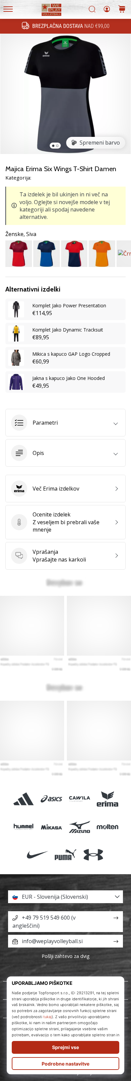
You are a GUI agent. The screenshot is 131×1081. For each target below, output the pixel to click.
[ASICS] (52, 799)
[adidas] (24, 799)
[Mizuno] (79, 827)
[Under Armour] (93, 854)
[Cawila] (79, 799)
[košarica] (122, 9)
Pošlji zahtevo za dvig (66, 956)
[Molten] (107, 827)
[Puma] (65, 854)
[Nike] (37, 854)
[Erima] (107, 799)
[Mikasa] (52, 827)
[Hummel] (24, 827)
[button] (65, 422)
